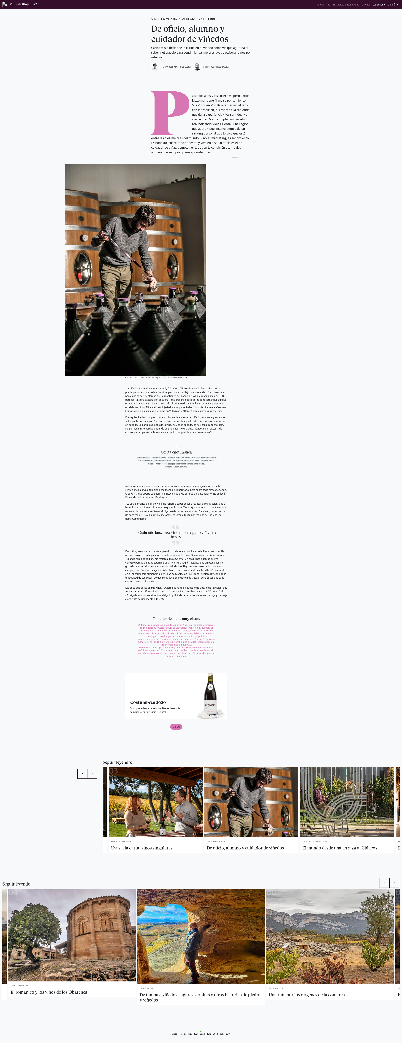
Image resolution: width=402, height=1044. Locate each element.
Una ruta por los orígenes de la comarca (49, 994)
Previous (82, 774)
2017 (222, 1033)
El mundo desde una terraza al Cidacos (148, 848)
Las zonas (377, 4)
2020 (202, 1033)
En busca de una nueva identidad (238, 848)
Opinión (392, 4)
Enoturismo (323, 4)
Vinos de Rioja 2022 (23, 4)
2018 (215, 1033)
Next (92, 774)
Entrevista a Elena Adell (346, 4)
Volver (176, 726)
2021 (196, 1033)
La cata (366, 4)
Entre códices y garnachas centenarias (176, 994)
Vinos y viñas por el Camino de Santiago (307, 994)
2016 (228, 1033)
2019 (209, 1033)
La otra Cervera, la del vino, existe (334, 848)
